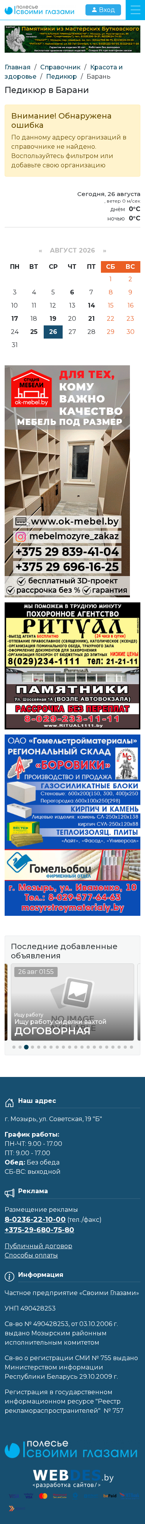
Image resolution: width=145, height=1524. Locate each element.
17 (14, 318)
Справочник (60, 67)
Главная (18, 67)
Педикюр (61, 76)
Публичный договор (38, 1246)
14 (91, 305)
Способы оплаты (31, 1255)
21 (91, 318)
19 (52, 318)
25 (34, 331)
